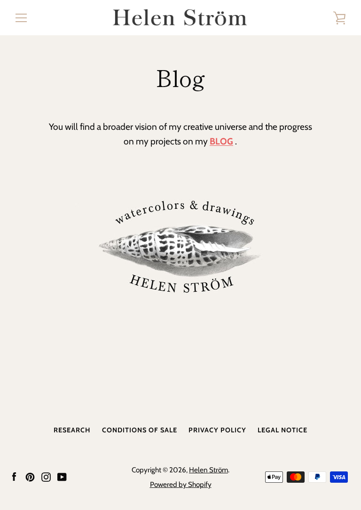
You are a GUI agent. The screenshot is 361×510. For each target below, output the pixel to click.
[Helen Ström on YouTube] (62, 476)
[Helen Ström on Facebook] (14, 476)
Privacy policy (217, 430)
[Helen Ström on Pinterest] (30, 476)
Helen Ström (208, 469)
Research (72, 430)
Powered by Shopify (181, 484)
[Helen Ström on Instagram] (46, 476)
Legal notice (282, 430)
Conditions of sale (139, 430)
